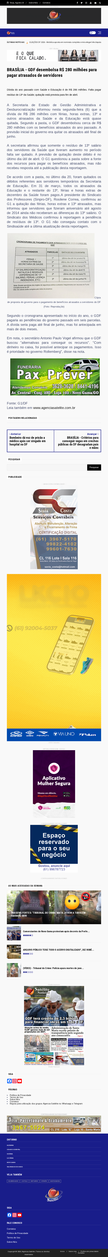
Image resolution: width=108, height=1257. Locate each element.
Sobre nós (73, 1251)
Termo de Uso (16, 1097)
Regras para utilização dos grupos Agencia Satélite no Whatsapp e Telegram (46, 1103)
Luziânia (10, 1158)
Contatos (46, 3)
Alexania (10, 1145)
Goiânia (10, 1154)
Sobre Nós (33, 3)
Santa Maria (55, 1181)
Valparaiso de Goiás (15, 1167)
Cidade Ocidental (13, 1149)
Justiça (24, 1181)
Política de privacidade (89, 1251)
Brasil (55, 42)
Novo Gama (11, 1162)
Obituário (34, 1181)
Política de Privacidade (20, 1095)
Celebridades (13, 1181)
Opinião (44, 1181)
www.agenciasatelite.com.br (54, 408)
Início (62, 1251)
